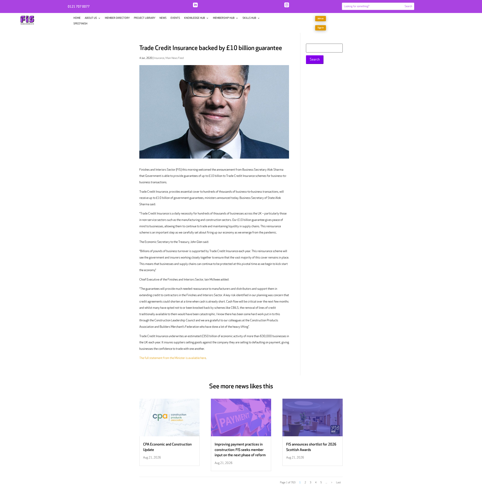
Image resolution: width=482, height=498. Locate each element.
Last (338, 482)
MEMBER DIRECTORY (117, 18)
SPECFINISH (80, 23)
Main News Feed (174, 58)
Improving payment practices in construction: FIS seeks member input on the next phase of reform (240, 449)
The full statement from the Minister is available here (172, 358)
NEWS (162, 18)
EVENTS (175, 18)
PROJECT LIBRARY (144, 18)
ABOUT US (91, 18)
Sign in (320, 27)
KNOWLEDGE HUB (194, 18)
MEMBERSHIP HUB (224, 18)
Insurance (159, 58)
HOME (77, 18)
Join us (320, 18)
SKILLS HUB (249, 18)
